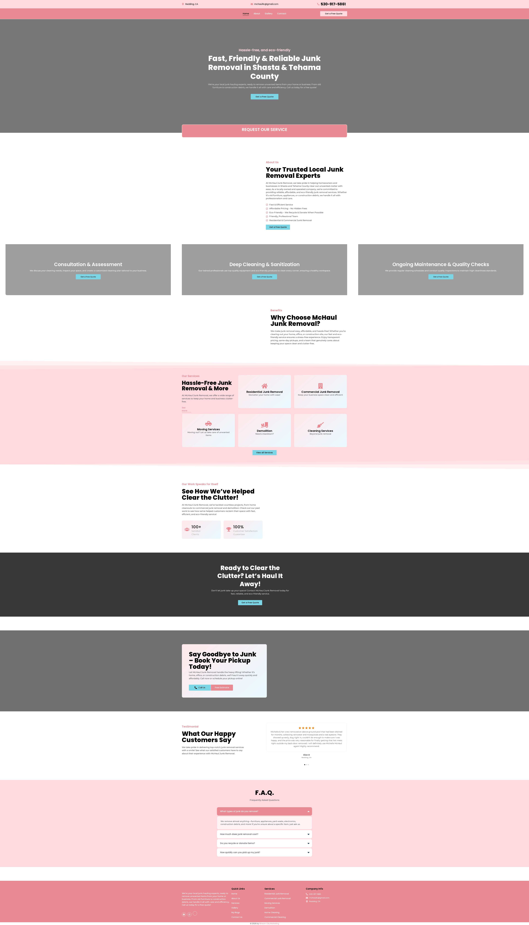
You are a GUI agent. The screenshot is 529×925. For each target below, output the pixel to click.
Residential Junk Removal (276, 893)
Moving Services (272, 903)
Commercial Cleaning (275, 917)
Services (235, 903)
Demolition (269, 907)
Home (246, 13)
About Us (235, 898)
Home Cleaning (271, 912)
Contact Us (236, 917)
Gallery (268, 13)
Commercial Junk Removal (277, 898)
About (257, 13)
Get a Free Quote (265, 96)
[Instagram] (189, 914)
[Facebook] (184, 914)
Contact (281, 13)
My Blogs (235, 912)
